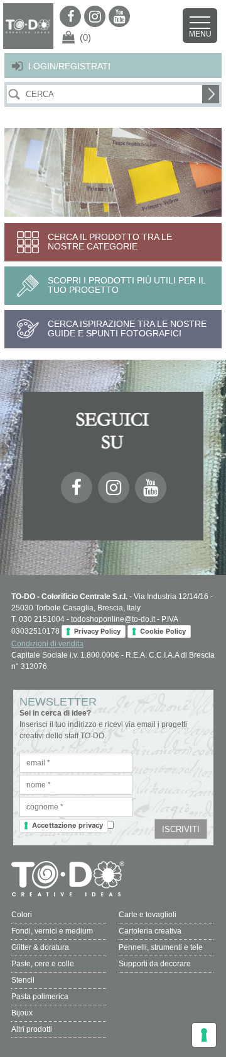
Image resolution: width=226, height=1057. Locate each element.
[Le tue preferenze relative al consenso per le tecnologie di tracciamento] (204, 1035)
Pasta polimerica (39, 996)
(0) (85, 37)
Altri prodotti (31, 1029)
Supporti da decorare (155, 963)
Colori (21, 914)
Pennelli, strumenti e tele (161, 947)
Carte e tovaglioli (147, 914)
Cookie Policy (163, 631)
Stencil (23, 980)
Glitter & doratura (40, 947)
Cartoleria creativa (150, 931)
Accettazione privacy (67, 825)
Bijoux (22, 1012)
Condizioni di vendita (47, 643)
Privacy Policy (97, 631)
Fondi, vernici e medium (52, 931)
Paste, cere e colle (42, 963)
